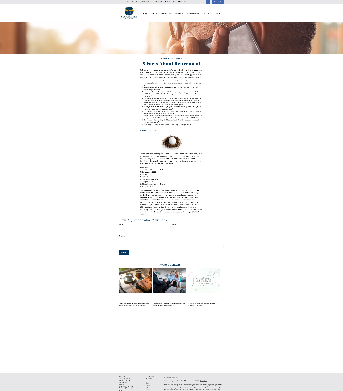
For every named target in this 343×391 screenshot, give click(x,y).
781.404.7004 (159, 2)
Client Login (217, 2)
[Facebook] (208, 2)
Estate (147, 383)
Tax (147, 387)
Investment (149, 381)
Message (122, 236)
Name (121, 224)
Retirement (149, 378)
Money (148, 390)
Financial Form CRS (172, 377)
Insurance (148, 385)
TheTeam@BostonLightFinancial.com (177, 2)
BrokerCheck (203, 381)
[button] (145, 13)
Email (174, 224)
